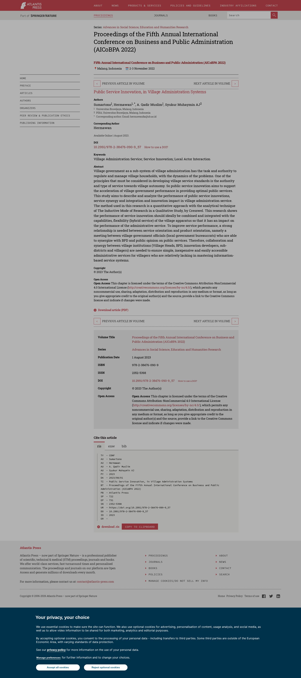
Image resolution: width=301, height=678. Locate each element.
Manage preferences (48, 657)
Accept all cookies (58, 667)
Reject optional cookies (106, 667)
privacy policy (56, 650)
